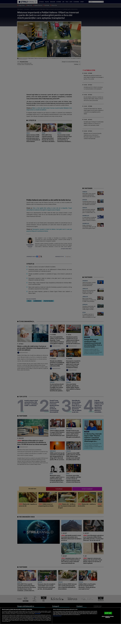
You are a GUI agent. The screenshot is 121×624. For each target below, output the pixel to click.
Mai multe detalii (37, 613)
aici (34, 618)
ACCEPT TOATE (108, 613)
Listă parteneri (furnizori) (57, 615)
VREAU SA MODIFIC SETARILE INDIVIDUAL (108, 617)
